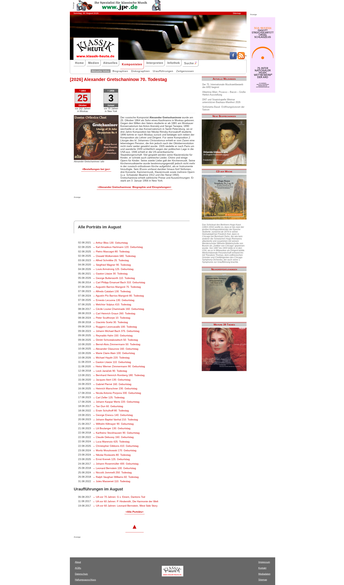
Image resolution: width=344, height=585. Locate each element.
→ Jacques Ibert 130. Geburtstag (111, 379)
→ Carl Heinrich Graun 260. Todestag (114, 313)
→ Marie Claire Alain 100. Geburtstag (114, 353)
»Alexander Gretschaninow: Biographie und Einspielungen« (134, 187)
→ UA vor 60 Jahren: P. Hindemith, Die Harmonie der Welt (125, 501)
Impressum (264, 562)
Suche (189, 63)
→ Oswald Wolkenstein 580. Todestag (114, 256)
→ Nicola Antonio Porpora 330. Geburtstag (117, 392)
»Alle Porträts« (135, 511)
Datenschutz (81, 574)
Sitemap (237, 13)
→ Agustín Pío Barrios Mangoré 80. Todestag (118, 295)
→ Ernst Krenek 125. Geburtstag (111, 459)
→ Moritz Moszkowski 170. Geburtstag (114, 450)
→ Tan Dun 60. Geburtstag (108, 406)
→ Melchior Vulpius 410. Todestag (112, 304)
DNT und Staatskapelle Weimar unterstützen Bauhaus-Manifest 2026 (221, 101)
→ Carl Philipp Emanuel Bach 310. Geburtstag (119, 282)
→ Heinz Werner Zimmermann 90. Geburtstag (118, 366)
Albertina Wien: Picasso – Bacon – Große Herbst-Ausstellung (224, 93)
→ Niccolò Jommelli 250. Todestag (112, 472)
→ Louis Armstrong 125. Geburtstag (113, 269)
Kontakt (262, 568)
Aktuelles (110, 62)
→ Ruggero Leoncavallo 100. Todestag (115, 326)
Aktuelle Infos (100, 71)
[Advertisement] (116, 205)
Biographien (120, 71)
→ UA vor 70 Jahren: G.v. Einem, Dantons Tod (119, 496)
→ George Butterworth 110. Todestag (114, 278)
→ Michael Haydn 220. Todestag (111, 357)
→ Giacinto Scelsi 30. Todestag (110, 322)
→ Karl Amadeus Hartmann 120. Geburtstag (118, 247)
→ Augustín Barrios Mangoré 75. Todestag (117, 286)
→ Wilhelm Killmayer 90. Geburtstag (113, 423)
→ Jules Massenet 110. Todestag (111, 481)
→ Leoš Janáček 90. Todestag (110, 370)
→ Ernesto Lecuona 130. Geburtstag (113, 300)
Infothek (173, 62)
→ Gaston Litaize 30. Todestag (110, 273)
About (78, 562)
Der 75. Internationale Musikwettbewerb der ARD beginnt (222, 85)
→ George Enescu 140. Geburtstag (113, 415)
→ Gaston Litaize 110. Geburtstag (111, 362)
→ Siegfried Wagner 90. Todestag (112, 264)
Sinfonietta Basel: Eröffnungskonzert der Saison (223, 108)
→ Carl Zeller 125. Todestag (109, 397)
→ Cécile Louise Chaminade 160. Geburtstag (118, 308)
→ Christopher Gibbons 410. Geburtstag (115, 445)
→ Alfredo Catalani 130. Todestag (112, 291)
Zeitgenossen (185, 71)
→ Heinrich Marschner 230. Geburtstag (115, 388)
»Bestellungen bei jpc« (96, 169)
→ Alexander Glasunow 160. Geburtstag (115, 348)
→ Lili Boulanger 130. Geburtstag (111, 428)
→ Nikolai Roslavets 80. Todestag (112, 454)
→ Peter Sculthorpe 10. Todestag (111, 317)
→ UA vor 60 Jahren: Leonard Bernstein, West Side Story (125, 505)
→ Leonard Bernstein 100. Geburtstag (114, 468)
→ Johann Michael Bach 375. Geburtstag (116, 331)
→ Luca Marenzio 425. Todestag (111, 441)
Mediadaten (264, 574)
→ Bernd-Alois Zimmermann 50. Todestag (116, 344)
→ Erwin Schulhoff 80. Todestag (111, 410)
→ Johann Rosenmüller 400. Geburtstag (115, 463)
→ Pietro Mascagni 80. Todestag (111, 251)
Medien (93, 62)
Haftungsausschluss (85, 579)
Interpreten (154, 62)
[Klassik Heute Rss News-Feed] (241, 58)
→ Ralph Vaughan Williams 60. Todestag (116, 477)
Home (79, 62)
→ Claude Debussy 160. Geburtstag (113, 437)
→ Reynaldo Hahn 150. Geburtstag (113, 335)
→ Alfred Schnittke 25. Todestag (111, 260)
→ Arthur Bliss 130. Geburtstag (110, 242)
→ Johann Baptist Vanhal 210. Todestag (115, 419)
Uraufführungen (163, 71)
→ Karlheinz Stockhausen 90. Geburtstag (116, 432)
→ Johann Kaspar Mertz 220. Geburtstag (116, 401)
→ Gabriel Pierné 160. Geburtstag (112, 384)
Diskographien (140, 71)
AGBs (78, 568)
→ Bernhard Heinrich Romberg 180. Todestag (119, 375)
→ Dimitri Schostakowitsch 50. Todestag (115, 339)
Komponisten (132, 64)
